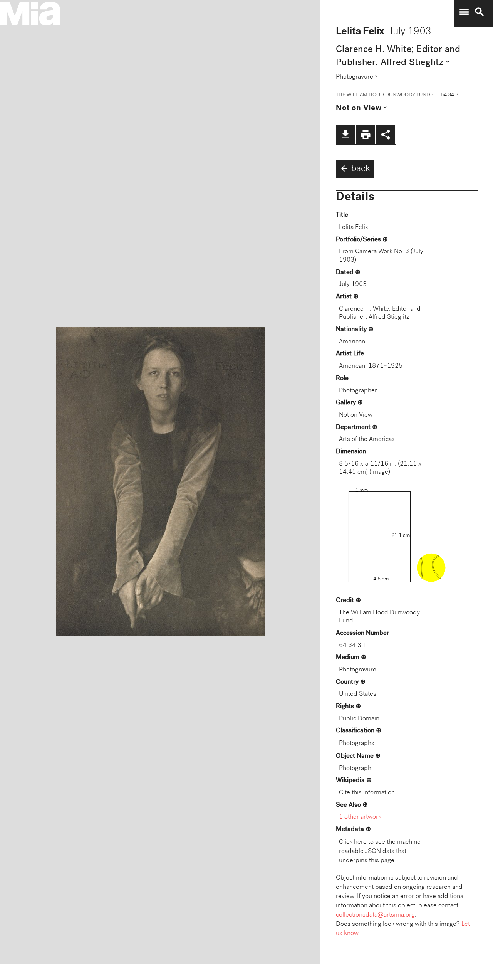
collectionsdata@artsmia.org (375, 915)
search (479, 12)
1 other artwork (360, 817)
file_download (345, 134)
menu (464, 12)
